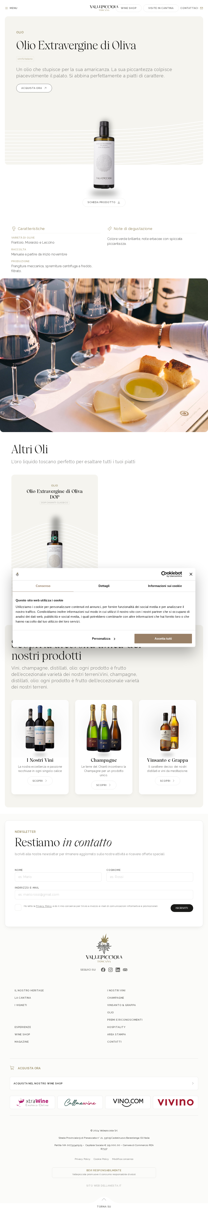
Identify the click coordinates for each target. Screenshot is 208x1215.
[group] (54, 537)
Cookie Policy (101, 1159)
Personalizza (101, 638)
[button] (183, 469)
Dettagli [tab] (104, 586)
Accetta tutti (163, 638)
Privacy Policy (44, 906)
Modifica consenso (122, 1159)
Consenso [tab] (43, 586)
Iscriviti (182, 908)
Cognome (113, 870)
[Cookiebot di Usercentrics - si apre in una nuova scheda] (164, 574)
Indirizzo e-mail (27, 888)
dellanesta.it (111, 1185)
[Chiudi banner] (191, 574)
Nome (19, 870)
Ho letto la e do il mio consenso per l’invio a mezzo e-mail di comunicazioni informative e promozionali (91, 906)
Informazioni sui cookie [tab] (165, 586)
